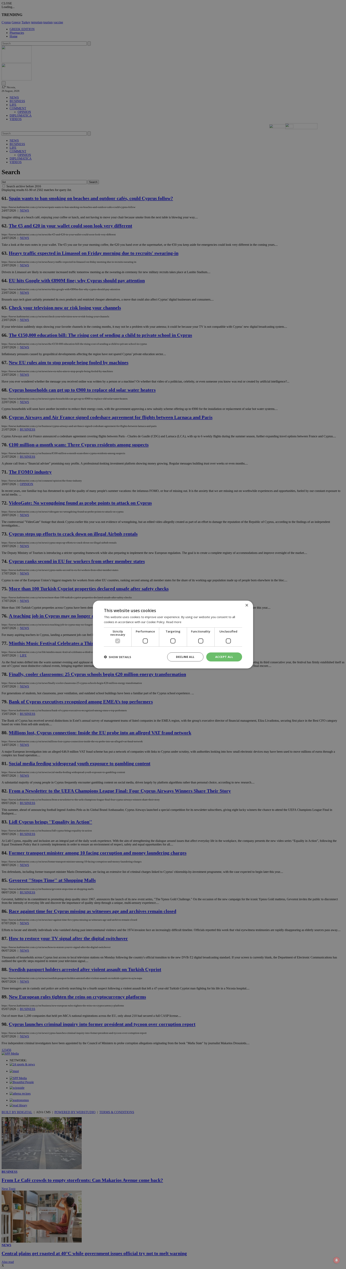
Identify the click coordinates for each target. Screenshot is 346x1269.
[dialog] (173, 634)
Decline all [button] (185, 657)
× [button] (246, 605)
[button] (117, 657)
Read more (173, 622)
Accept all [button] (224, 657)
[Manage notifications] (336, 1260)
